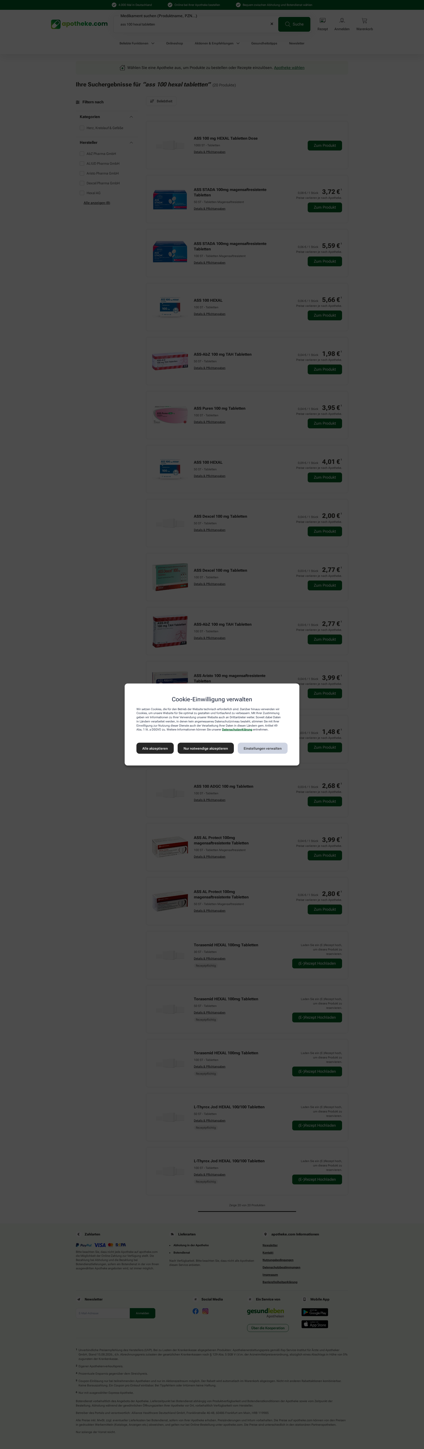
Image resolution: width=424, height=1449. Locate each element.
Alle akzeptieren (155, 748)
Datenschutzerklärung (237, 729)
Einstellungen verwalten (263, 748)
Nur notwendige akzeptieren (206, 748)
